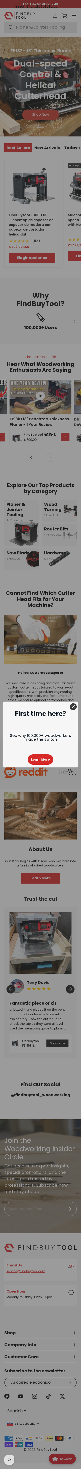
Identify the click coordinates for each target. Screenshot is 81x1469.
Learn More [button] (40, 759)
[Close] (73, 707)
